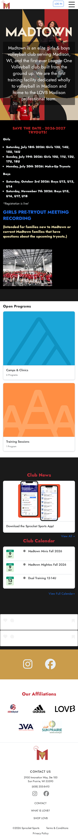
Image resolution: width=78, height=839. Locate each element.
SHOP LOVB (41, 818)
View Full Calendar (61, 593)
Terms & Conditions (57, 828)
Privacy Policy (40, 833)
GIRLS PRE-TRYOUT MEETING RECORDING (36, 215)
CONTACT (40, 803)
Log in (58, 3)
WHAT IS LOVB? (40, 810)
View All (67, 536)
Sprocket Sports (30, 828)
